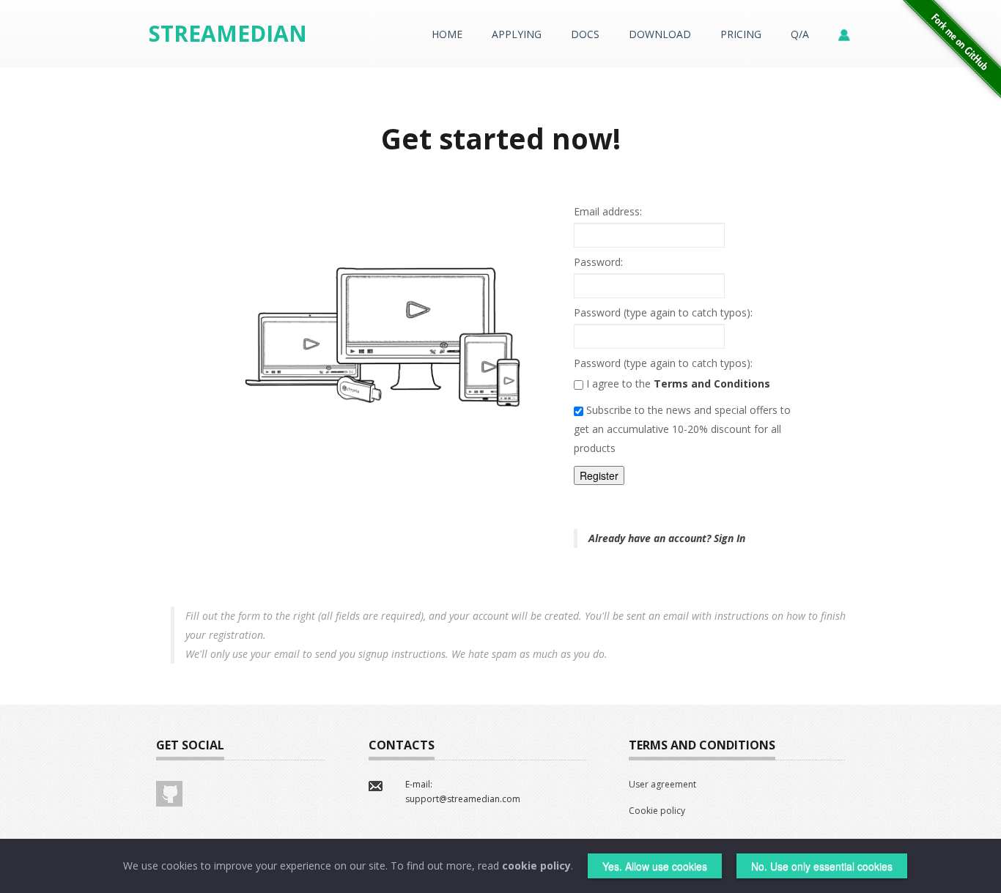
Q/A (800, 34)
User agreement (662, 784)
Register (599, 475)
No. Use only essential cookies (822, 866)
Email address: (608, 211)
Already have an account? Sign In (666, 538)
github (169, 794)
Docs (585, 34)
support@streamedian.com (462, 799)
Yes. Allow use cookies (654, 866)
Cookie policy (657, 810)
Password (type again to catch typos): (663, 312)
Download (660, 34)
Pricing (740, 34)
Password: (598, 262)
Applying (517, 34)
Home (447, 34)
